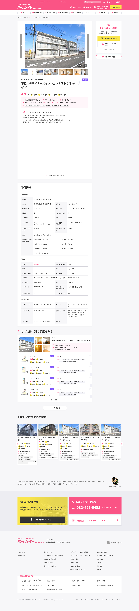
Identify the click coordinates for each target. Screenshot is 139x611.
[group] (27, 444)
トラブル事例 (50, 586)
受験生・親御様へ (51, 581)
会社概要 (118, 2)
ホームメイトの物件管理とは (30, 589)
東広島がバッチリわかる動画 (79, 552)
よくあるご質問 (75, 566)
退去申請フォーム (107, 2)
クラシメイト (74, 563)
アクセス (99, 570)
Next (88, 46)
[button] (17, 444)
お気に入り (88, 7)
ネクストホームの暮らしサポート (80, 556)
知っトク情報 (74, 559)
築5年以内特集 (48, 563)
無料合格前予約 (76, 586)
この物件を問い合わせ (110, 38)
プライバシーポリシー (115, 600)
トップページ (21, 552)
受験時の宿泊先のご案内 (78, 581)
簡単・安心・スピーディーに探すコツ (32, 586)
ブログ (99, 563)
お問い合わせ (116, 7)
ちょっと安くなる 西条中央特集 (53, 556)
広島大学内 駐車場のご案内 (54, 589)
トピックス (100, 559)
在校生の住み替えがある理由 (105, 586)
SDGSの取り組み (102, 552)
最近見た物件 (76, 7)
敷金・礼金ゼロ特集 (50, 566)
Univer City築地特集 (50, 559)
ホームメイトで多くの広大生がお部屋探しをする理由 (31, 581)
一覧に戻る (56, 408)
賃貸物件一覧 (21, 556)
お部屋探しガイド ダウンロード (91, 520)
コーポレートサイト (100, 600)
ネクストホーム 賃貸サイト (83, 600)
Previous (21, 46)
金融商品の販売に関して (77, 570)
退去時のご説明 (101, 581)
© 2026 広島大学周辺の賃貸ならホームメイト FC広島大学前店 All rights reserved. (40, 600)
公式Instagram (116, 542)
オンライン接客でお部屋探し (105, 556)
